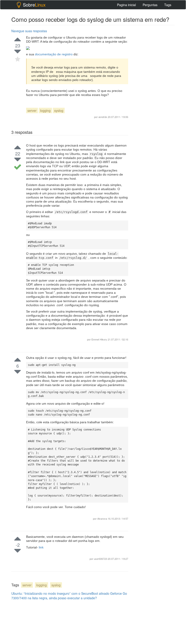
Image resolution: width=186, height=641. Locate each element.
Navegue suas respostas (29, 31)
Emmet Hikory (99, 339)
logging (45, 110)
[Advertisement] (160, 50)
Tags (167, 4)
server (32, 110)
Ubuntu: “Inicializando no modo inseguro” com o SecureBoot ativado (60, 593)
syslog (58, 110)
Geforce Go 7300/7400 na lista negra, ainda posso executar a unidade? (69, 595)
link (41, 547)
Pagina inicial (126, 4)
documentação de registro (54, 54)
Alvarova (102, 518)
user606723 (101, 558)
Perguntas (150, 4)
